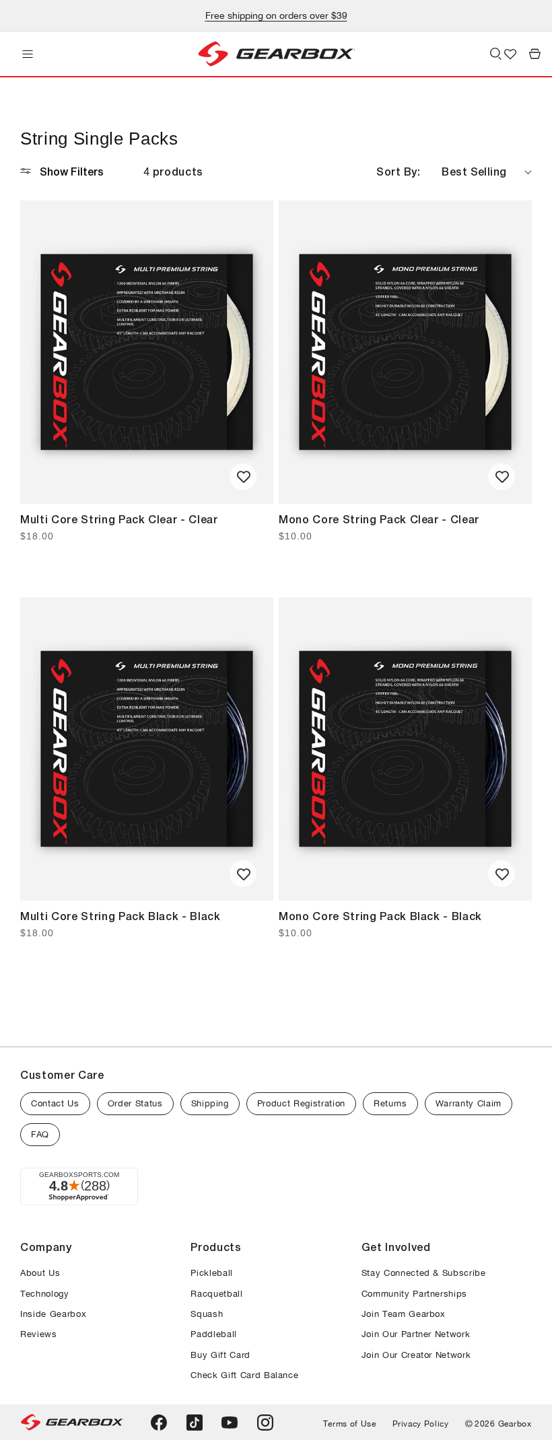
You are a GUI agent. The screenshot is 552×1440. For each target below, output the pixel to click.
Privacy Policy (420, 1424)
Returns (390, 1103)
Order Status (135, 1103)
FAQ (40, 1134)
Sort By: (398, 171)
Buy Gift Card (220, 1355)
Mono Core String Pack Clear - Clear (379, 519)
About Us (40, 1273)
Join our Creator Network (416, 1355)
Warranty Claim (469, 1103)
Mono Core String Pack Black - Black (380, 915)
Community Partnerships (414, 1294)
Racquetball (216, 1294)
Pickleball (212, 1273)
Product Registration (301, 1103)
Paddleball (214, 1334)
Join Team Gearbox (403, 1314)
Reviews (38, 1334)
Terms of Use (349, 1424)
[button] (27, 54)
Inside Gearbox (53, 1314)
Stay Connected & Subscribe (423, 1273)
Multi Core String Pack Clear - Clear (119, 519)
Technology (44, 1294)
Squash (207, 1314)
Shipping (210, 1103)
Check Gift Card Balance (244, 1375)
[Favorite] (243, 476)
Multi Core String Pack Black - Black (120, 915)
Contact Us (55, 1103)
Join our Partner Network (416, 1334)
